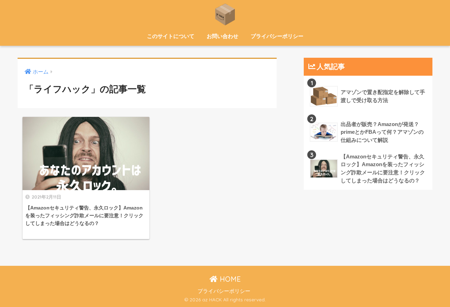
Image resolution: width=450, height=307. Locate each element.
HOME (229, 279)
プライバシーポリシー (277, 36)
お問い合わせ (222, 36)
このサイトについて (170, 36)
